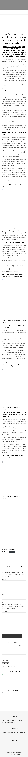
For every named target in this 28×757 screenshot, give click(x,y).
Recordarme (6, 660)
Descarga (12, 551)
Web (3, 595)
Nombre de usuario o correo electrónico (12, 646)
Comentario (5, 611)
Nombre (4, 579)
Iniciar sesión (5, 663)
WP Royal (17, 754)
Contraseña (5, 653)
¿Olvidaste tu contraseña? (8, 666)
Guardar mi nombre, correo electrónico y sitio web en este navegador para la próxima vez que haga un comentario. (14, 606)
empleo (4, 557)
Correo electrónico (7, 587)
